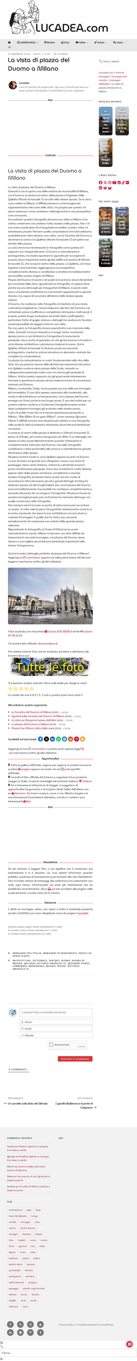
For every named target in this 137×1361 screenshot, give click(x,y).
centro (12, 1228)
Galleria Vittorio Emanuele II (45, 963)
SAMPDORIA (27, 42)
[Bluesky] (110, 188)
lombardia (20, 966)
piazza (61, 966)
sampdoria (15, 1276)
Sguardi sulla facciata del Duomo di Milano (37, 716)
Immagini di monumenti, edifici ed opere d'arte (52, 955)
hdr (33, 1246)
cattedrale (40, 960)
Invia (126, 64)
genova (22, 1246)
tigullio (12, 1300)
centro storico (27, 1228)
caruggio (25, 1222)
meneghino (36, 966)
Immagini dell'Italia (27, 953)
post (66, 769)
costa (33, 1240)
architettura (22, 960)
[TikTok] (123, 183)
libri (28, 801)
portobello (15, 1270)
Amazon (19, 793)
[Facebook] (100, 183)
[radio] (10, 689)
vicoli (23, 1300)
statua (12, 1294)
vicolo (33, 1300)
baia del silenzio (18, 1216)
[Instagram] (109, 183)
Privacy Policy (66, 1324)
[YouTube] (114, 183)
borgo (34, 1216)
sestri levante (16, 1282)
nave (32, 1252)
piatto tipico (16, 1264)
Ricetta (29, 1270)
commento (33, 557)
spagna (32, 1282)
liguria (12, 1252)
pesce (36, 1258)
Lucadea (62, 54)
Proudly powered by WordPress (95, 1324)
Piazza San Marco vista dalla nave (32, 728)
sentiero (29, 1276)
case (37, 1222)
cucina (43, 1240)
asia (29, 1210)
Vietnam (13, 1306)
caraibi (12, 1222)
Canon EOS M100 (58, 631)
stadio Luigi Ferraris (33, 1288)
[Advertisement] (50, 128)
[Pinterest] (100, 188)
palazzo (13, 1258)
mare (23, 1252)
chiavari (26, 1234)
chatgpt (54, 960)
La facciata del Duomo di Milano (31, 712)
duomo (66, 960)
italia (42, 1246)
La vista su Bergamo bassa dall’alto (33, 720)
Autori (100, 42)
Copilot (22, 1240)
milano (51, 966)
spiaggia (14, 1288)
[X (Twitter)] (105, 183)
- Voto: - (42, 54)
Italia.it (87, 781)
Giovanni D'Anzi (79, 963)
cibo (11, 1240)
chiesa (38, 1234)
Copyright (82, 913)
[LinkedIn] (119, 183)
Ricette (50, 42)
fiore (11, 1246)
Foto (66, 42)
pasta (25, 1258)
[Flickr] (127, 183)
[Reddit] (105, 188)
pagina (25, 769)
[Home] (9, 42)
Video (82, 42)
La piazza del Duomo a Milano (30, 724)
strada (35, 1294)
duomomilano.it (48, 643)
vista (25, 1306)
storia (24, 1294)
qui (27, 656)
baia (38, 1210)
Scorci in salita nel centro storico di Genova (26, 1168)
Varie (119, 42)
